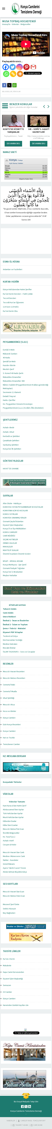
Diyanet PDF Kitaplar (13, 632)
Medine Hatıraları (10, 644)
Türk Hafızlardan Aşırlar (13, 813)
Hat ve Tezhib (9, 737)
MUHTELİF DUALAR (10, 550)
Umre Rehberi (9, 616)
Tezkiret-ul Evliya (10, 636)
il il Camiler (7, 992)
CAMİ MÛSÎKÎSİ (9, 535)
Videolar (15, 24)
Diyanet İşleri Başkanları (13, 525)
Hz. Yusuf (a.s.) (9, 836)
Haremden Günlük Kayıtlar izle (15, 1005)
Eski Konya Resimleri (12, 724)
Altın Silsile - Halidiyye (12, 503)
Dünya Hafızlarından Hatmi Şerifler (17, 289)
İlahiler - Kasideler (10, 860)
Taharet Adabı (9, 609)
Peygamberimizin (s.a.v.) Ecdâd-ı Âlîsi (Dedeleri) (23, 408)
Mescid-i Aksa (9, 704)
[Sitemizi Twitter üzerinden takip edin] (26, 1106)
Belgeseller (26, 24)
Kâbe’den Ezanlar (10, 825)
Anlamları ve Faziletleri (12, 269)
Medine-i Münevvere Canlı (14, 856)
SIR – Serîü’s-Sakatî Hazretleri (13, 131)
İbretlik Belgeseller (11, 833)
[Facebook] (5, 67)
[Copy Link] (13, 74)
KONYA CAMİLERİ (10, 532)
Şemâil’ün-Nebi (9, 361)
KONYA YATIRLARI (10, 514)
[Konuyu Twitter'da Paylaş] (9, 85)
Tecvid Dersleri (9, 298)
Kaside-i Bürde (9, 365)
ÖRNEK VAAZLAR (10, 543)
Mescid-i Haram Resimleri (14, 671)
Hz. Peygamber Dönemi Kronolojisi (17, 404)
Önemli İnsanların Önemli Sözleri (17, 553)
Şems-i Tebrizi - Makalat (14, 628)
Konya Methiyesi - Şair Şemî (14, 564)
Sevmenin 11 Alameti (12, 392)
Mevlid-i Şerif (8, 369)
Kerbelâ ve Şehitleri (11, 436)
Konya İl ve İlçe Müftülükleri (14, 528)
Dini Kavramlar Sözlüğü (12, 640)
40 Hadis (6, 357)
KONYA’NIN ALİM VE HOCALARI (15, 510)
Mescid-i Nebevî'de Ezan (13, 829)
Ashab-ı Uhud (8, 432)
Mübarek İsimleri (10, 353)
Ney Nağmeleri (9, 913)
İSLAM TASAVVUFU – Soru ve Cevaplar (19, 651)
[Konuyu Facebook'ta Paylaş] (4, 85)
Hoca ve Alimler (9, 711)
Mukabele (7, 965)
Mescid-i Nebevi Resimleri (14, 678)
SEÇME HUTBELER (10, 539)
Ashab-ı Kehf (8, 840)
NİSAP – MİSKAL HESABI (13, 561)
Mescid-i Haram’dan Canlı (13, 852)
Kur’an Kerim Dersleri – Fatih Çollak (18, 294)
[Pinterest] (26, 67)
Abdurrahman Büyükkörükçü (15, 872)
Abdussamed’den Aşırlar (13, 809)
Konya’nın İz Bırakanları (13, 572)
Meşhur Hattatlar (10, 575)
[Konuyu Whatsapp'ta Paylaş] (14, 85)
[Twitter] (12, 67)
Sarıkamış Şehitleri (11, 444)
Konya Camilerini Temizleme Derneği (26, 1111)
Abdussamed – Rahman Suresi (39, 131)
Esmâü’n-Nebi (9, 349)
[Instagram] (19, 67)
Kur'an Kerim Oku (10, 311)
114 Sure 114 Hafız (11, 306)
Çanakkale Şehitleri (11, 440)
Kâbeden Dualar (9, 821)
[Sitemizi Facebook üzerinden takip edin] (22, 1106)
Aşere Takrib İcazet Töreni (14, 868)
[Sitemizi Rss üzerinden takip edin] (29, 1106)
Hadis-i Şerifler (9, 400)
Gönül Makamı (9, 864)
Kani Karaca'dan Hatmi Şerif (14, 805)
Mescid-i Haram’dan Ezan (13, 891)
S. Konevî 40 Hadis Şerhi (13, 373)
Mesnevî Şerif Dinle (11, 904)
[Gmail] (33, 67)
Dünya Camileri (9, 717)
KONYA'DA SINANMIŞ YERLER (14, 517)
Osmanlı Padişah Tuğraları (14, 568)
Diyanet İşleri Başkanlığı (13, 978)
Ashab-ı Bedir (8, 427)
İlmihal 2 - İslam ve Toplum (15, 624)
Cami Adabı (8, 612)
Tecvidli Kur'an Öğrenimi (13, 302)
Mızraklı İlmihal (9, 648)
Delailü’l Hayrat (9, 396)
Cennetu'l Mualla (10, 691)
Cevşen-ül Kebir (9, 844)
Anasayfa (6, 24)
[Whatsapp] (6, 74)
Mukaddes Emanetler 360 (14, 381)
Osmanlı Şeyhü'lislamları (13, 521)
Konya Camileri (9, 731)
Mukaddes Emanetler (12, 377)
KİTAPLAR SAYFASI (17, 605)
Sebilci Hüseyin (9, 908)
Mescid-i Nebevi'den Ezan (14, 896)
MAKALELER (8, 546)
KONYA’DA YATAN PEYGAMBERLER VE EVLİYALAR (23, 507)
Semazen (7, 985)
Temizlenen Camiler (11, 744)
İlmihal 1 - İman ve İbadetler (16, 620)
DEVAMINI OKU (13, 143)
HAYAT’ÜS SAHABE (11, 468)
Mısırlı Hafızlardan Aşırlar (13, 817)
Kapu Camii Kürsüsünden (13, 972)
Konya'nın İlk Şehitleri (12, 449)
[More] (20, 74)
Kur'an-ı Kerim (9, 959)
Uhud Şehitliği (8, 698)
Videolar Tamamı (17, 801)
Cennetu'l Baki (9, 684)
